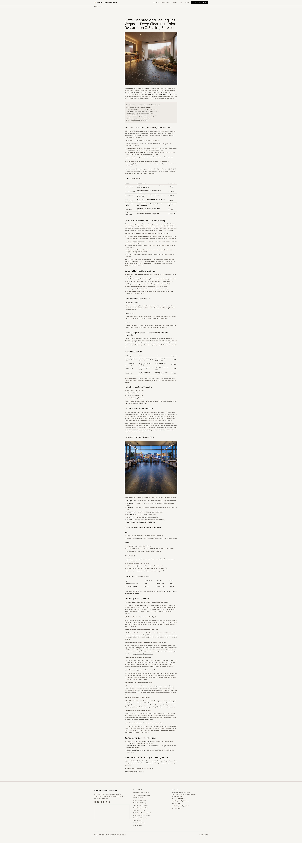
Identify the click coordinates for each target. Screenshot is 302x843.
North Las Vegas (131, 514)
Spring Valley (130, 517)
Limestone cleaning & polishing (135, 750)
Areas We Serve (165, 2)
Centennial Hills (131, 512)
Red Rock (139, 522)
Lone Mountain (131, 522)
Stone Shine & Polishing (139, 802)
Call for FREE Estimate (200, 2)
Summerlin (129, 507)
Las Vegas (129, 501)
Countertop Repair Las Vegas (141, 792)
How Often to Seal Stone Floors (141, 815)
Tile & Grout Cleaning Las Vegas (141, 795)
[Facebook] (95, 802)
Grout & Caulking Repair (139, 800)
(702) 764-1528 (139, 771)
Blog (181, 2)
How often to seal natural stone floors (136, 403)
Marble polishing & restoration (135, 746)
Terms (206, 834)
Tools (174, 2)
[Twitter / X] (98, 802)
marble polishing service (145, 720)
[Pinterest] (109, 802)
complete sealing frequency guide (143, 654)
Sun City (144, 522)
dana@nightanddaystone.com (180, 801)
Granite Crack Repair (138, 797)
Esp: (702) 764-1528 (177, 808)
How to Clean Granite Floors (140, 808)
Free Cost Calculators (138, 823)
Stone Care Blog (137, 820)
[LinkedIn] (106, 802)
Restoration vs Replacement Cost (142, 813)
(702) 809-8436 (144, 120)
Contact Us (175, 790)
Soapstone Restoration (139, 810)
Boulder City (151, 522)
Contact (187, 2)
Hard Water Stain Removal (140, 818)
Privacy (201, 834)
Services (155, 2)
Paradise (129, 519)
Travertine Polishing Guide (140, 805)
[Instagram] (101, 802)
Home (95, 6)
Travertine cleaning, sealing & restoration (138, 741)
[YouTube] (103, 802)
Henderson (129, 503)
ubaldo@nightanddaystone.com (180, 806)
